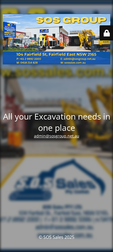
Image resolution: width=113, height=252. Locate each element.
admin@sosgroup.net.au (56, 136)
